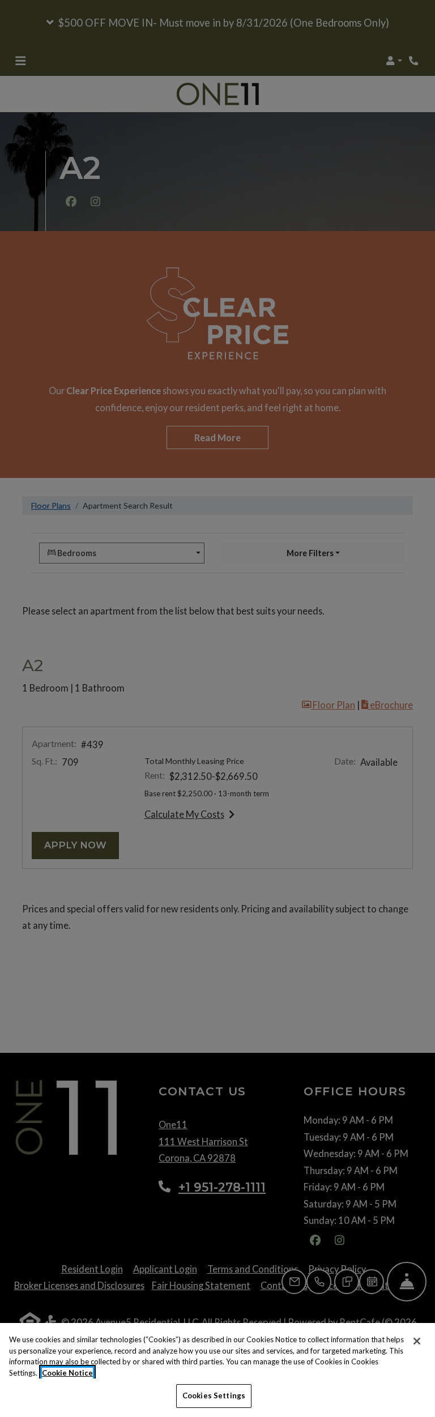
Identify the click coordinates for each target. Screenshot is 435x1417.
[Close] (416, 1341)
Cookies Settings (213, 1395)
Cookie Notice (67, 1372)
